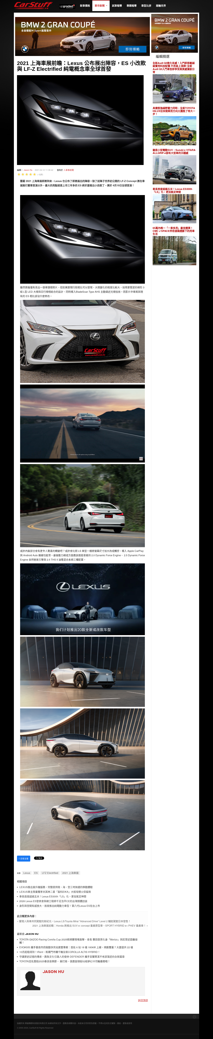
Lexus (26, 873)
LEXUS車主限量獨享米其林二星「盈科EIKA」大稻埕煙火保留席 (55, 892)
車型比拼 (146, 5)
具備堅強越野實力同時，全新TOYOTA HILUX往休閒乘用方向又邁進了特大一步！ (174, 111)
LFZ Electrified (50, 873)
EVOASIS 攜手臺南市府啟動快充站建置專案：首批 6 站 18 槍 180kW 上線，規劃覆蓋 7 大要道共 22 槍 (76, 947)
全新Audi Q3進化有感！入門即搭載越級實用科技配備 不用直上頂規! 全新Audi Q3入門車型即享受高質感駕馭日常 (174, 67)
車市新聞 (100, 5)
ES (36, 873)
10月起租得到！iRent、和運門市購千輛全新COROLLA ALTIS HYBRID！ (59, 952)
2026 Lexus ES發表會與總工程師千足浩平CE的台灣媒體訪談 (53, 901)
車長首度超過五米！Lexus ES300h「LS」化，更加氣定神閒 (52, 896)
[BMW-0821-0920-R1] (174, 33)
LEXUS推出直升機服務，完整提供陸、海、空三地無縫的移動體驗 (56, 887)
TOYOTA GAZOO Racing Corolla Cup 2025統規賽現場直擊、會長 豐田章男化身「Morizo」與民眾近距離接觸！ (78, 941)
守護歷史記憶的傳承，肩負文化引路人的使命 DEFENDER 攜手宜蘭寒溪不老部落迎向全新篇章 (72, 956)
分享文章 (23, 858)
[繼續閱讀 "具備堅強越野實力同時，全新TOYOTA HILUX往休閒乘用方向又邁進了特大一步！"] (174, 131)
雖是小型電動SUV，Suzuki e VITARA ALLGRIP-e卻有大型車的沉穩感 (174, 151)
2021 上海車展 (70, 873)
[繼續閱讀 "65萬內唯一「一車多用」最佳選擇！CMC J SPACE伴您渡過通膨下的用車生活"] (174, 251)
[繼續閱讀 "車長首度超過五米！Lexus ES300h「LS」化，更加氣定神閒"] (174, 209)
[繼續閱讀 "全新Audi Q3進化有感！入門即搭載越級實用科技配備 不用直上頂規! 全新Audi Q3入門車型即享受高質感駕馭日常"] (174, 89)
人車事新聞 (69, 169)
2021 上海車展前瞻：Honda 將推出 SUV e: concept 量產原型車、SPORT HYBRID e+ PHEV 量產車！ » (90, 925)
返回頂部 (143, 1000)
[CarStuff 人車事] (33, 1)
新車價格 (85, 5)
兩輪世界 (161, 5)
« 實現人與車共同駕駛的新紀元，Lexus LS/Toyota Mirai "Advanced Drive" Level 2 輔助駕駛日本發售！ (74, 921)
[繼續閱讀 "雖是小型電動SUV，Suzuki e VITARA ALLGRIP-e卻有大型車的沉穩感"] (174, 170)
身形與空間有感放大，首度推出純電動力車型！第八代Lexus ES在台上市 (59, 906)
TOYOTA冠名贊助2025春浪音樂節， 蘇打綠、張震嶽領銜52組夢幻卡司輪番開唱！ (64, 961)
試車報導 (117, 5)
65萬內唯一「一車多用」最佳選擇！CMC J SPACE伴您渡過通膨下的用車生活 (174, 230)
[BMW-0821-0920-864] (82, 36)
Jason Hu (28, 169)
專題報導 (132, 5)
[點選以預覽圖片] (80, 119)
